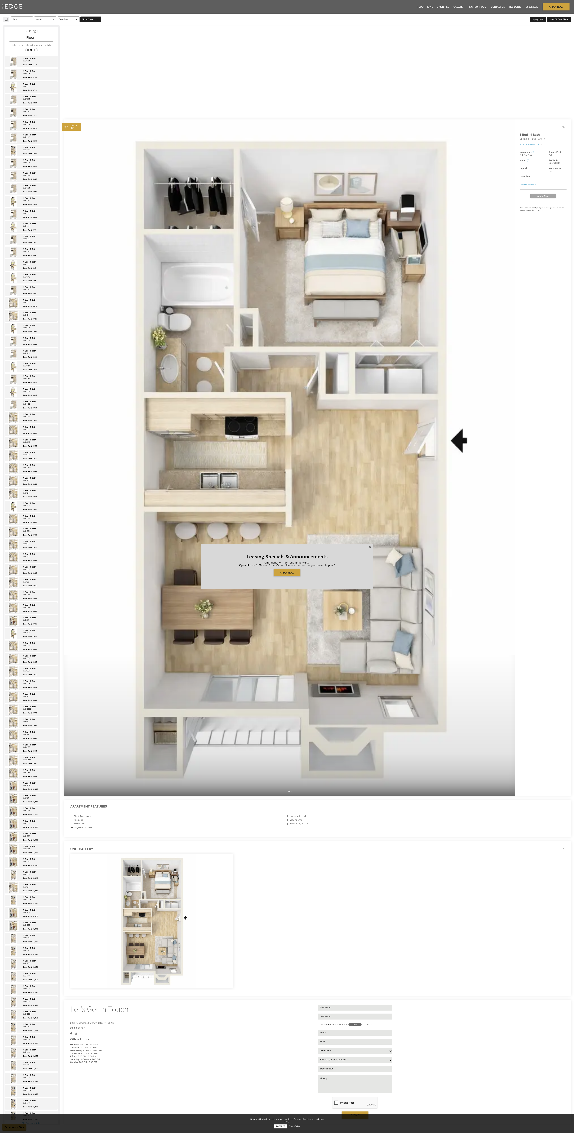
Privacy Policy (294, 1126)
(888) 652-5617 (78, 1028)
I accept (280, 1126)
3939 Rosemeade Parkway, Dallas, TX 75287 (92, 1023)
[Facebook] (71, 1033)
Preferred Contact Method (333, 1024)
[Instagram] (76, 1033)
